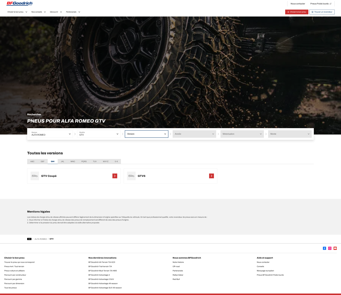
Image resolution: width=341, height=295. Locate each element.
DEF (42, 161)
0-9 (116, 161)
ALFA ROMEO (41, 239)
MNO (73, 161)
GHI (52, 161)
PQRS (84, 161)
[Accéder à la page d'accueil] (19, 3)
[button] (69, 134)
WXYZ (105, 161)
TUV (95, 161)
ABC (32, 161)
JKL (62, 161)
